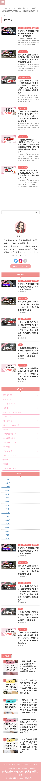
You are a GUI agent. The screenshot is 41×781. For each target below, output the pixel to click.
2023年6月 (5, 502)
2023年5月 (5, 505)
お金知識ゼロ (35, 42)
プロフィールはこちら (20, 266)
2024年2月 (5, 479)
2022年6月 (5, 535)
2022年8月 (5, 528)
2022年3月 (5, 539)
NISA (23, 40)
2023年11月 (5, 483)
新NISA (33, 40)
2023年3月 (5, 513)
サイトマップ (33, 764)
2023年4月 (5, 509)
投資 (38, 40)
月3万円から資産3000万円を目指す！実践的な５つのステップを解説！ (28, 33)
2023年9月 (5, 490)
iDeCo (31, 38)
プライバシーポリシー (15, 764)
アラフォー (21, 42)
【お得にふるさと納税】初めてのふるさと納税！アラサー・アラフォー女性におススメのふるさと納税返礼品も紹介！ (28, 116)
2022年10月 (5, 520)
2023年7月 (5, 498)
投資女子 (27, 42)
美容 (19, 129)
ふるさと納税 (33, 123)
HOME (5, 764)
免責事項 (25, 764)
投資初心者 (21, 44)
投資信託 (28, 40)
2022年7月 (5, 531)
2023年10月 (5, 487)
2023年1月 (5, 516)
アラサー (31, 125)
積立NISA (31, 70)
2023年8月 (5, 494)
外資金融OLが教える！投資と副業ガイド (20, 11)
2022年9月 (5, 524)
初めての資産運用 (30, 44)
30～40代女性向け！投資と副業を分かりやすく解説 (20, 768)
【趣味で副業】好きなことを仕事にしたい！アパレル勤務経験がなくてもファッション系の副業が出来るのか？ (28, 666)
